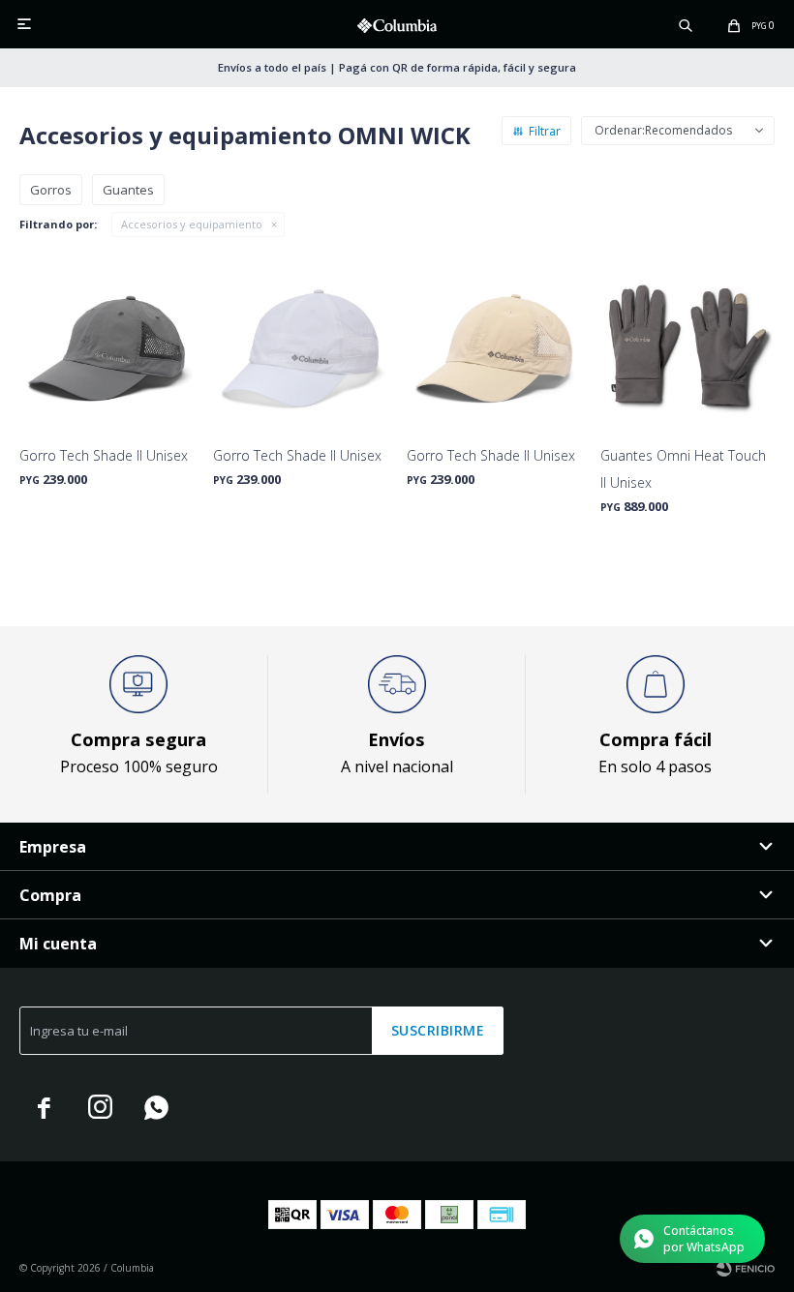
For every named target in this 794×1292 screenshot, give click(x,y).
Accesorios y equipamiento (191, 224)
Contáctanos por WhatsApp (704, 1238)
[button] (685, 24)
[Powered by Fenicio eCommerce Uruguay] (746, 1267)
